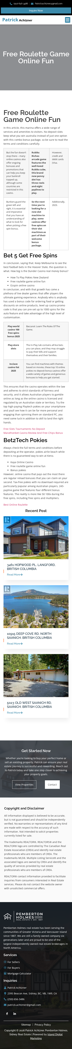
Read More (13, 574)
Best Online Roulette (15, 504)
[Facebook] (7, 1013)
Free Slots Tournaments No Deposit (24, 428)
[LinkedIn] (14, 1013)
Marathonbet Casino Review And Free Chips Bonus (33, 432)
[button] (67, 20)
